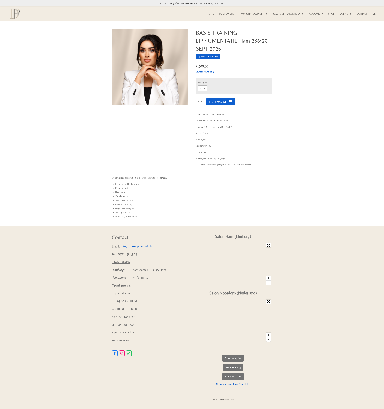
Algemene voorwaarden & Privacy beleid (233, 384)
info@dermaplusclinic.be (137, 246)
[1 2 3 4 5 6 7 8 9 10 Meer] (200, 101)
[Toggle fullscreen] (268, 245)
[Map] (233, 263)
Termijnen (202, 82)
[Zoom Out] (268, 282)
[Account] (374, 14)
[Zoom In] (268, 278)
